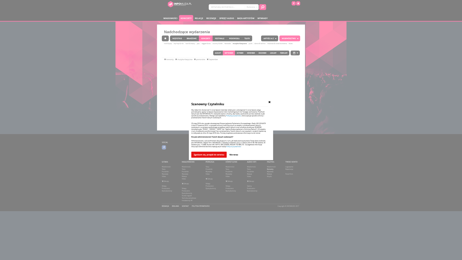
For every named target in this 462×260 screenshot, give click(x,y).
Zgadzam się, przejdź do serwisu (209, 154)
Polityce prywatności (233, 146)
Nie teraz (233, 154)
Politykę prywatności (233, 116)
